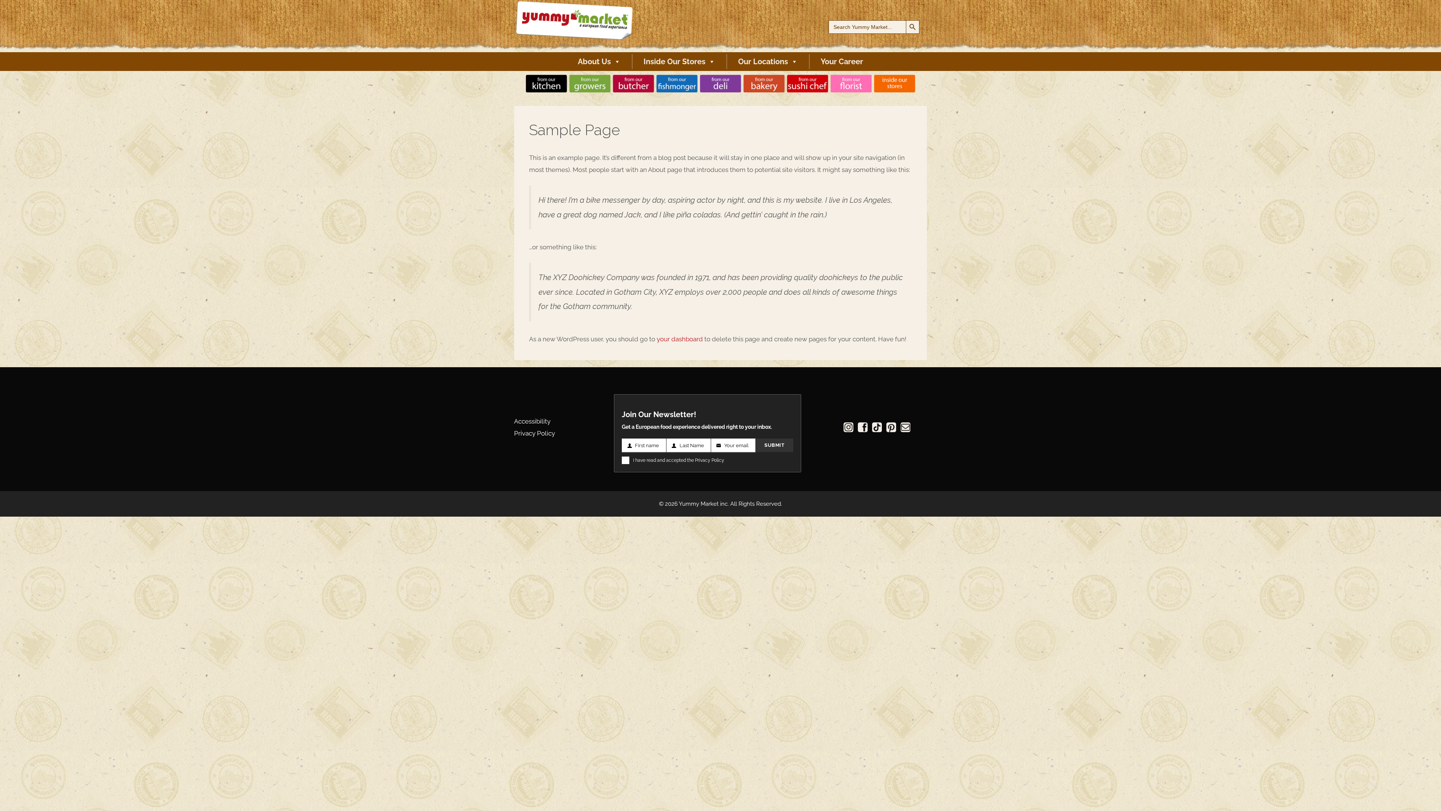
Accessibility (532, 421)
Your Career (842, 61)
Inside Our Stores (674, 61)
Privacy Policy (534, 433)
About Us (594, 61)
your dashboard (680, 339)
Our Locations (763, 61)
